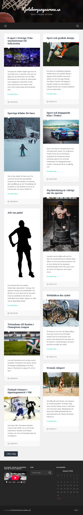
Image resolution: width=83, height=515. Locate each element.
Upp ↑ (76, 510)
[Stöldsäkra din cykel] (61, 313)
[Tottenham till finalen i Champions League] (22, 343)
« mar (58, 498)
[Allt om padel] (22, 248)
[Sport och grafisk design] (61, 54)
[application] (15, 477)
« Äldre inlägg (11, 454)
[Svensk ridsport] (61, 384)
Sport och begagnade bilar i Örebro (58, 114)
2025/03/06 (14, 102)
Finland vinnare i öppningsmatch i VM (20, 391)
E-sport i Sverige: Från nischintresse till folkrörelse (20, 40)
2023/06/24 (14, 201)
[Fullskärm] (24, 482)
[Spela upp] (7, 482)
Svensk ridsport (56, 367)
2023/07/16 (53, 102)
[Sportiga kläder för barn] (22, 144)
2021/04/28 (14, 313)
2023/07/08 (53, 179)
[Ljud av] (22, 482)
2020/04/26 (14, 378)
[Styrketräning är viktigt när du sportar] (61, 224)
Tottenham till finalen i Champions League (21, 326)
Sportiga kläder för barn (21, 113)
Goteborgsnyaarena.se (41, 9)
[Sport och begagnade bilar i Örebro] (61, 132)
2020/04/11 (53, 429)
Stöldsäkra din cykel (58, 295)
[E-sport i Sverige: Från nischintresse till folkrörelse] (22, 57)
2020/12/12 (53, 357)
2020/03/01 (14, 444)
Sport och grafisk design (60, 37)
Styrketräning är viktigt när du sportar (60, 191)
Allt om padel (15, 212)
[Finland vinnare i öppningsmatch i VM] (22, 409)
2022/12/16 (53, 284)
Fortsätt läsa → (13, 94)
